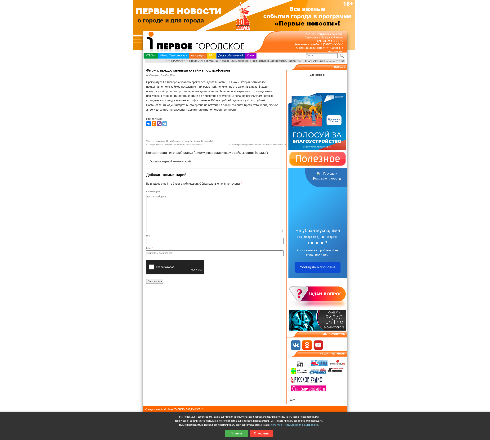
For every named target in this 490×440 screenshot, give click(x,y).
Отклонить (261, 433)
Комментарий (153, 192)
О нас (251, 55)
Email (149, 248)
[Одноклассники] (154, 123)
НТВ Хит (150, 55)
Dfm (211, 55)
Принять (236, 433)
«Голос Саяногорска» (173, 55)
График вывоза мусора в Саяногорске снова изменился (174, 145)
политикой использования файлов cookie (294, 425)
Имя (149, 236)
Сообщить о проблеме (318, 267)
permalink (208, 141)
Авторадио (198, 55)
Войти (292, 400)
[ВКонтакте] (148, 123)
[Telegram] (164, 123)
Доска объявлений (230, 55)
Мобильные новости (179, 141)
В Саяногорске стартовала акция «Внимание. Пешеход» (257, 145)
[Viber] (159, 123)
